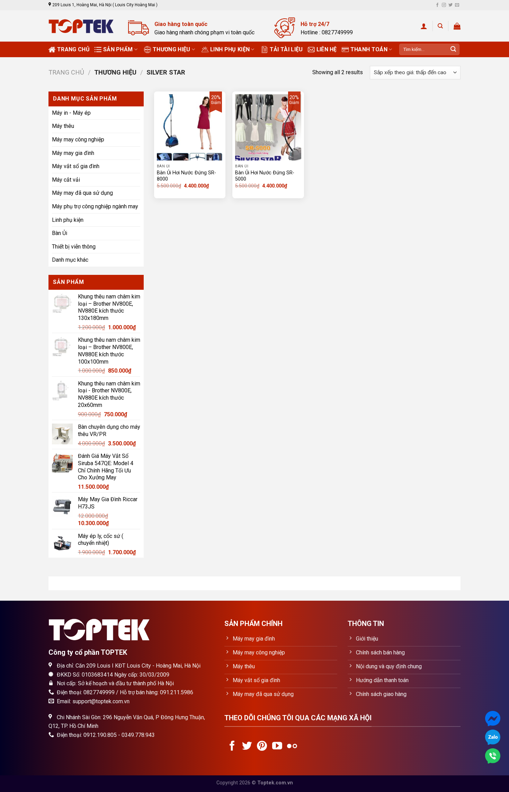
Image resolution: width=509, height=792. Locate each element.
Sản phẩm (118, 49)
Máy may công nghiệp (78, 139)
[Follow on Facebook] (437, 5)
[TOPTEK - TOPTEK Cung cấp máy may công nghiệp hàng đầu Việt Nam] (83, 26)
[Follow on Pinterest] (262, 746)
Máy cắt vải (66, 179)
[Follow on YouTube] (277, 746)
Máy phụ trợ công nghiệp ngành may (95, 206)
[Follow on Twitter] (450, 5)
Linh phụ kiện (230, 49)
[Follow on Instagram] (444, 5)
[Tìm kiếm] (440, 26)
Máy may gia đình (73, 152)
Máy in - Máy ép (71, 113)
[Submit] (453, 49)
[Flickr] (292, 746)
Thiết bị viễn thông (74, 246)
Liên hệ (326, 49)
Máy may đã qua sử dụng (82, 193)
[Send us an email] (457, 5)
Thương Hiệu (171, 49)
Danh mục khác (70, 259)
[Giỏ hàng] (457, 26)
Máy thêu (63, 126)
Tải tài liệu (286, 49)
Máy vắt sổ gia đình (75, 166)
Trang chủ (73, 49)
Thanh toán (368, 49)
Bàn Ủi (59, 233)
